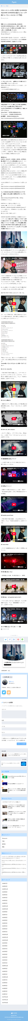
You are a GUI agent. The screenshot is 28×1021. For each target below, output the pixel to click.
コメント (4, 709)
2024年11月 (5, 889)
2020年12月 (5, 965)
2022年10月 (5, 909)
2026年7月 (4, 883)
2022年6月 (4, 917)
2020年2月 (4, 971)
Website (8, 694)
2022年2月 (4, 928)
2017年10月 (5, 1002)
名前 (3, 720)
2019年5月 (4, 985)
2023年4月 (4, 894)
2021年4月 (4, 954)
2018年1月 (4, 994)
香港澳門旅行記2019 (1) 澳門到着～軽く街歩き (11, 864)
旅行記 (4, 844)
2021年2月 (4, 960)
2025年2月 (4, 886)
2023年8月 (4, 892)
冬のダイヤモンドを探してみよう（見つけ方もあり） (13, 860)
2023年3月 (4, 897)
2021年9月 (4, 943)
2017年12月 (5, 997)
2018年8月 (4, 988)
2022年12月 (5, 906)
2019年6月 (4, 982)
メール (3, 726)
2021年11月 (5, 937)
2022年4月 (4, 923)
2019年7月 (4, 980)
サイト (3, 732)
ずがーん (24, 864)
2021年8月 (4, 945)
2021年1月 (4, 963)
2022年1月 (4, 931)
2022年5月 (4, 920)
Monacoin (4, 838)
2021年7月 (4, 948)
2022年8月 (4, 911)
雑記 (9, 670)
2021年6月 (4, 951)
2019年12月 (5, 977)
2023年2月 (4, 900)
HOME (15, 1013)
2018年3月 (4, 991)
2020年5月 (4, 968)
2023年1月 (4, 903)
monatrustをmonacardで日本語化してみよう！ (11, 868)
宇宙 (3, 841)
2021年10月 (5, 940)
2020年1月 (4, 974)
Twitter (4, 694)
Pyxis (14, 2)
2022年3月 (4, 926)
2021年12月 (5, 934)
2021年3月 (4, 957)
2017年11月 (5, 999)
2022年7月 (4, 914)
